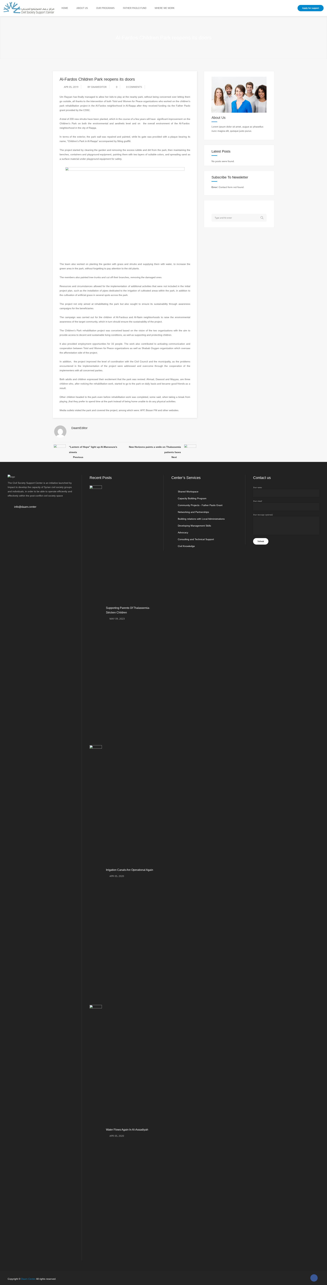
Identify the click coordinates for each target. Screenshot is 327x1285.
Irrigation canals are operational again (129, 869)
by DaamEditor (97, 86)
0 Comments (134, 86)
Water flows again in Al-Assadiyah (127, 1129)
